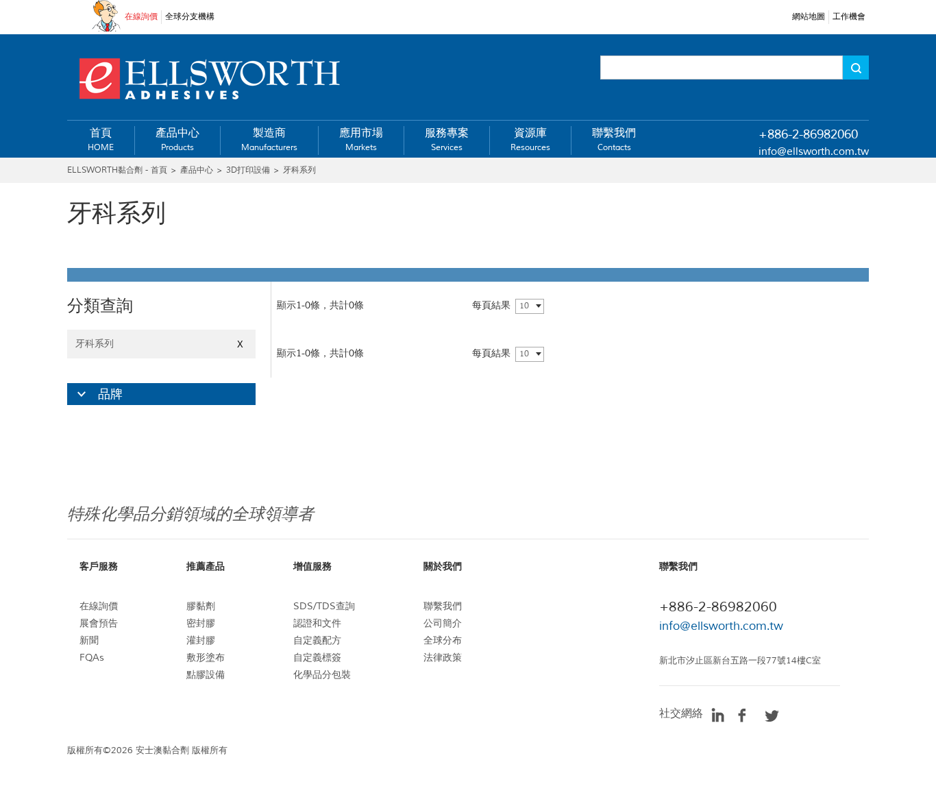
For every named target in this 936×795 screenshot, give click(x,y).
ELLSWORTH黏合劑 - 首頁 (117, 170)
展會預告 (98, 623)
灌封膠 (200, 640)
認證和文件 (317, 623)
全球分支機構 (189, 17)
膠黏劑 (200, 606)
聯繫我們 (442, 606)
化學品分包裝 (322, 675)
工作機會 (849, 17)
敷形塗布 (205, 657)
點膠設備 (205, 675)
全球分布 (442, 640)
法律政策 (442, 657)
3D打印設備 (248, 170)
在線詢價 (141, 17)
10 (524, 306)
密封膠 (200, 623)
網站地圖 (808, 17)
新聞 (89, 640)
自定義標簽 (317, 657)
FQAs (91, 657)
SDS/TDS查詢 (324, 606)
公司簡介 (442, 623)
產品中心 (196, 170)
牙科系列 (299, 170)
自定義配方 (317, 640)
